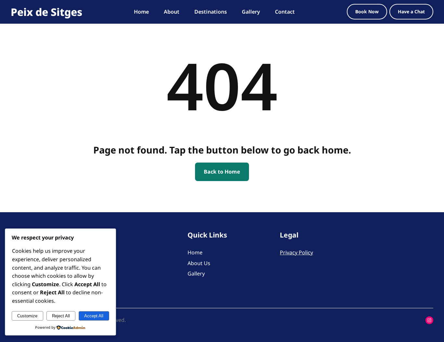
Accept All (93, 315)
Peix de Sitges (46, 12)
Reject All (61, 315)
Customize (27, 315)
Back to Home (222, 171)
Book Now (367, 11)
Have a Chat (411, 11)
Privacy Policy (296, 252)
